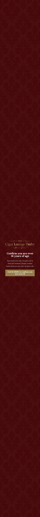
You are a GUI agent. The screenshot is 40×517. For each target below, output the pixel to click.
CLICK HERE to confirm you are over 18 (20, 273)
